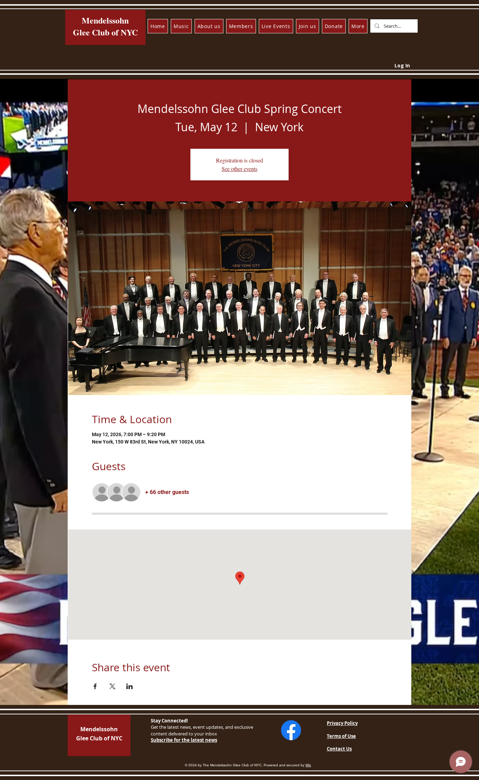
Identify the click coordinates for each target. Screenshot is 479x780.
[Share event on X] (112, 686)
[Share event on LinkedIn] (129, 686)
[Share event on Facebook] (95, 686)
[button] (181, 26)
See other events (239, 168)
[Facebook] (291, 730)
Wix (308, 765)
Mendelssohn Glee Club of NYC (105, 26)
